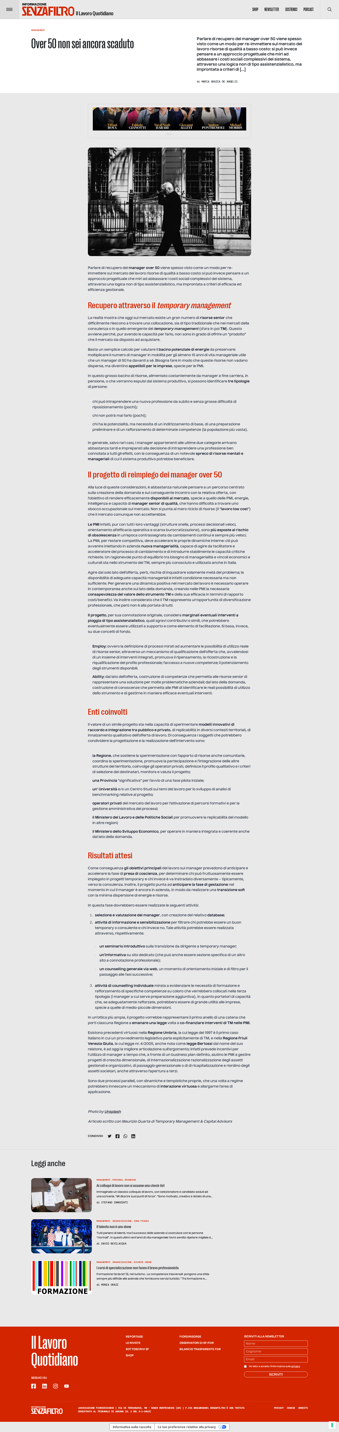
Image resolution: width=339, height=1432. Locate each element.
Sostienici (291, 9)
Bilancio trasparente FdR (200, 1349)
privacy (295, 1366)
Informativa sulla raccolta (132, 1427)
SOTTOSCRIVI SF (137, 1349)
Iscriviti (276, 1374)
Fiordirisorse (190, 1336)
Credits (303, 1407)
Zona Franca (141, 1221)
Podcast (308, 9)
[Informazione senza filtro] (47, 1410)
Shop (255, 9)
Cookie (291, 1407)
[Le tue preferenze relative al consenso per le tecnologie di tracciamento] (332, 1425)
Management (38, 30)
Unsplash (112, 1112)
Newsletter (271, 9)
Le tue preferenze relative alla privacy (187, 1427)
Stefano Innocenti (114, 1202)
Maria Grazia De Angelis (219, 81)
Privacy (279, 1407)
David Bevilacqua (113, 1243)
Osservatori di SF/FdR (197, 1343)
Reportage (134, 1336)
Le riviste (133, 1343)
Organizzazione (122, 1221)
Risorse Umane (143, 1262)
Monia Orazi (109, 1284)
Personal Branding (124, 1179)
